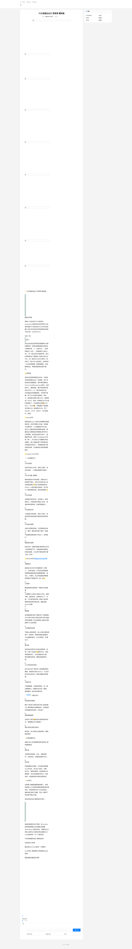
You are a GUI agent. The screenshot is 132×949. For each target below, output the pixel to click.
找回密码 (34, 2)
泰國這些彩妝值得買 (40, 558)
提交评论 (77, 930)
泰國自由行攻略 (49, 16)
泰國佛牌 (28, 694)
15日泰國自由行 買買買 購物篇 (51, 13)
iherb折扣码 (89, 15)
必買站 (87, 17)
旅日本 (87, 20)
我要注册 (29, 2)
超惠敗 (100, 20)
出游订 (100, 15)
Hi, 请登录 (22, 2)
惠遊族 (20, 5)
